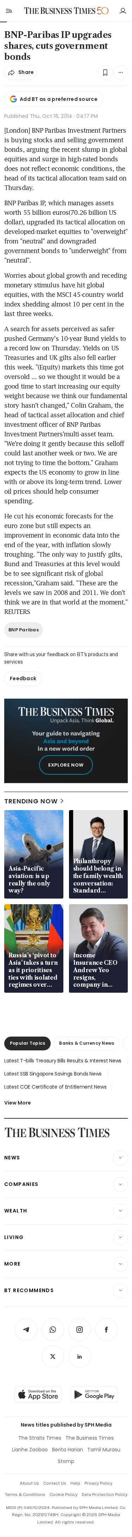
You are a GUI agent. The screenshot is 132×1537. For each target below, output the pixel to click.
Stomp (66, 1461)
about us (29, 1483)
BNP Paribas (23, 629)
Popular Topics (27, 1043)
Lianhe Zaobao (30, 1449)
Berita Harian (67, 1449)
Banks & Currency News (86, 1043)
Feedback (23, 678)
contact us (54, 1483)
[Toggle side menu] (8, 10)
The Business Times (89, 1437)
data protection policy (104, 1494)
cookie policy (63, 1494)
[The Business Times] (59, 11)
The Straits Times (39, 1437)
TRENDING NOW (31, 801)
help (75, 1483)
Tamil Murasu (103, 1449)
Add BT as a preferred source (59, 99)
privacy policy (98, 1483)
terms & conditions (25, 1494)
